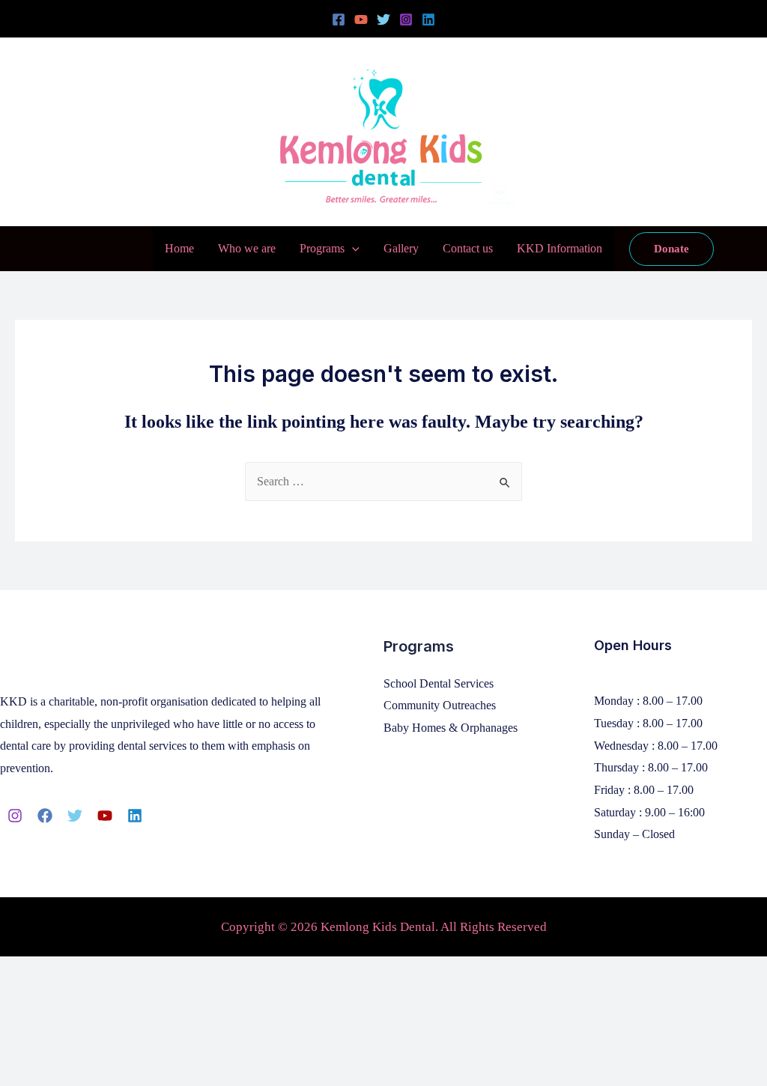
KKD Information (559, 248)
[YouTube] (361, 19)
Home (179, 248)
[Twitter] (383, 19)
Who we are (247, 248)
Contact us (468, 248)
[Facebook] (338, 19)
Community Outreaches (440, 705)
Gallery (401, 248)
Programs (322, 248)
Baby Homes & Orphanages (451, 727)
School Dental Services (439, 683)
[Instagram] (406, 19)
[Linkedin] (428, 19)
